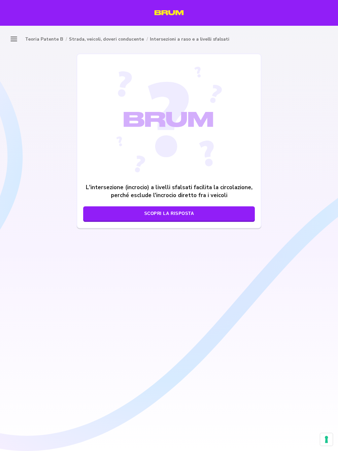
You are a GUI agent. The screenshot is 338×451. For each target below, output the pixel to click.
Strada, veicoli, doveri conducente (106, 39)
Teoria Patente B (44, 39)
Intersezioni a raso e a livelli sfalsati (189, 39)
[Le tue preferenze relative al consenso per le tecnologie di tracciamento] (326, 439)
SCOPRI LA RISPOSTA (169, 213)
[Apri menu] (16, 39)
